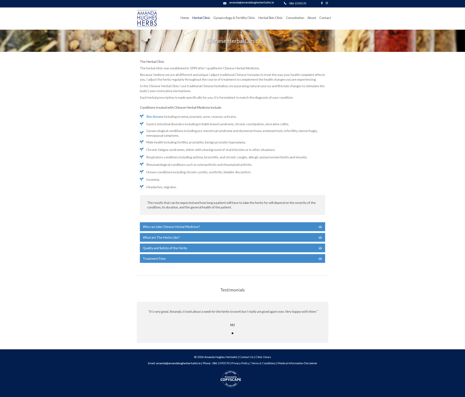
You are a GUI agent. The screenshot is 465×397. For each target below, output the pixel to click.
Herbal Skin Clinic (270, 18)
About (311, 18)
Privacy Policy (240, 363)
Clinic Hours (263, 357)
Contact (325, 18)
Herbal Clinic (201, 18)
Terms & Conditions (263, 363)
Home (184, 18)
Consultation (295, 18)
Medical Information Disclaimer (297, 363)
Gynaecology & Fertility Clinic (234, 18)
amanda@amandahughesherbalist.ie (251, 2)
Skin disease (154, 116)
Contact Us (246, 357)
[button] (232, 226)
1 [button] (232, 333)
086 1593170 (297, 3)
